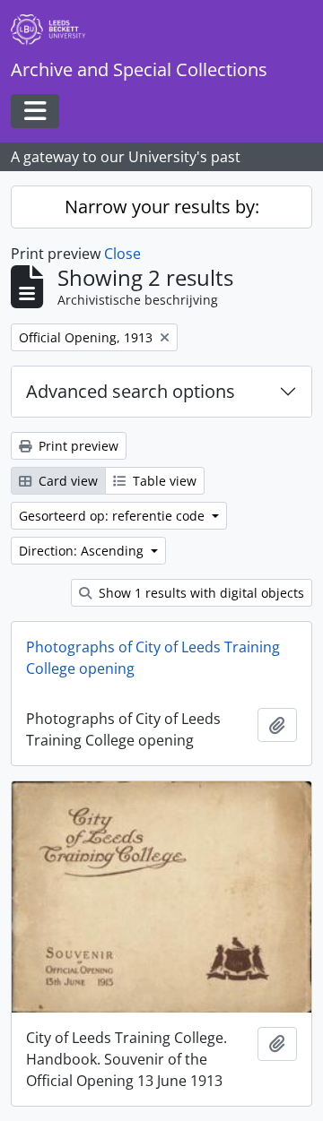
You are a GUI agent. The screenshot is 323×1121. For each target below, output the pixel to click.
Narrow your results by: (162, 206)
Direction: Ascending (83, 550)
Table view (162, 480)
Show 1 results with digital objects (199, 592)
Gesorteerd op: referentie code (113, 515)
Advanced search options (130, 391)
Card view (66, 480)
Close (122, 253)
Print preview (76, 445)
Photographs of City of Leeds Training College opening (153, 657)
